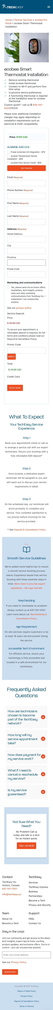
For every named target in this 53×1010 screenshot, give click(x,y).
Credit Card (13, 376)
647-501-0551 (9, 888)
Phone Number (20, 190)
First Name (18, 203)
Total (10, 363)
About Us (7, 918)
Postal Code (13, 269)
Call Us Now (26, 845)
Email (15, 177)
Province (11, 257)
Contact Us (35, 923)
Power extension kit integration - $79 (27, 152)
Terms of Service (26, 1006)
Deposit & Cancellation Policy (30, 529)
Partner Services (23, 19)
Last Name (17, 216)
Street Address (14, 234)
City (9, 245)
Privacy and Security (40, 905)
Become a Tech (37, 900)
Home (8, 19)
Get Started (26, 168)
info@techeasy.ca (11, 894)
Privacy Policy (18, 962)
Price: (10, 317)
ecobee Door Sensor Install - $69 (25, 162)
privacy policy (23, 307)
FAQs (31, 918)
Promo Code (14, 344)
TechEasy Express (38, 887)
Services (33, 882)
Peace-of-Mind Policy (26, 991)
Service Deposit (15, 313)
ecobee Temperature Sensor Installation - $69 (22, 157)
